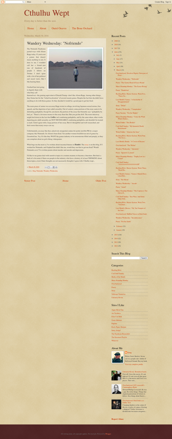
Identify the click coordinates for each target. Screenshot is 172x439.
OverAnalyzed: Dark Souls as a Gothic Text (133, 401)
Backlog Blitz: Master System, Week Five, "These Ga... (131, 95)
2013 (116, 242)
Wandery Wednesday (51, 171)
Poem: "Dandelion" (122, 90)
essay (87, 144)
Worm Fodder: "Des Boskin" (125, 122)
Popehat (114, 323)
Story (113, 290)
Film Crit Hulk (117, 316)
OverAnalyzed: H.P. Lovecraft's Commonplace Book (133, 386)
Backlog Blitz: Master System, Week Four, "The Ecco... (130, 136)
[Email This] (46, 167)
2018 (116, 44)
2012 (116, 246)
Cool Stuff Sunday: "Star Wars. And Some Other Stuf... (130, 197)
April (118, 66)
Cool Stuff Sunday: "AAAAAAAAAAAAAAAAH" (128, 163)
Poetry (114, 287)
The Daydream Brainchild (121, 334)
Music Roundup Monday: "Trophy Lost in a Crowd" (130, 157)
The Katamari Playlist (119, 337)
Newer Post (29, 180)
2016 (116, 52)
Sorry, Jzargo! (116, 330)
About (43, 28)
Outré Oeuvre (59, 28)
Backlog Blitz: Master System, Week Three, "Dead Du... (131, 169)
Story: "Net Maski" (122, 179)
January (119, 230)
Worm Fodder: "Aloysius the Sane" (128, 132)
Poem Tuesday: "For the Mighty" (127, 113)
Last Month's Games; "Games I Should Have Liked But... (131, 175)
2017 (116, 48)
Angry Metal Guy (117, 310)
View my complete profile (134, 364)
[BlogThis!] (48, 167)
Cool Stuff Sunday (118, 273)
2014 (116, 238)
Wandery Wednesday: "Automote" (127, 149)
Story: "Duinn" (121, 105)
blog (34, 171)
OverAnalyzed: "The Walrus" (126, 145)
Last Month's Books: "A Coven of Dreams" (130, 141)
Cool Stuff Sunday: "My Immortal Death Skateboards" (130, 127)
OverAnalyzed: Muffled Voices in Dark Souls (131, 214)
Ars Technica (116, 313)
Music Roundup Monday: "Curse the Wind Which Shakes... (130, 117)
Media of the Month (118, 277)
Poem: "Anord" (121, 187)
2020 (116, 41)
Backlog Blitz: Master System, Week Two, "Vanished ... (130, 203)
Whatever (115, 340)
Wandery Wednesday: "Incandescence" (129, 217)
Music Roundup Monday (120, 280)
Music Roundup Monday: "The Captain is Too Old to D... (131, 192)
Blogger (108, 434)
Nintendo (39, 171)
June (118, 59)
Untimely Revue (117, 297)
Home (30, 28)
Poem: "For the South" (123, 221)
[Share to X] (51, 167)
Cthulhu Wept (46, 12)
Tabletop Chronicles (119, 294)
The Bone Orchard (82, 28)
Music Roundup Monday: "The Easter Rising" (131, 86)
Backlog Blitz (116, 270)
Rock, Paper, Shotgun (119, 327)
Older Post (101, 180)
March (118, 70)
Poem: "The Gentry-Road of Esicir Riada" (130, 82)
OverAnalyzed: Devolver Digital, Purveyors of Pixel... (132, 74)
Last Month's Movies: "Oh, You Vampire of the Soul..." (130, 209)
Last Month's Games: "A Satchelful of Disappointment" (129, 100)
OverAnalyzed (116, 283)
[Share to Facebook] (53, 167)
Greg (129, 352)
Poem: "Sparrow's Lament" (125, 152)
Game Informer (117, 320)
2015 (116, 234)
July (118, 55)
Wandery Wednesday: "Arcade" (126, 183)
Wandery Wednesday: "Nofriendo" (127, 79)
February (119, 226)
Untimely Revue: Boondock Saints (134, 371)
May (118, 62)
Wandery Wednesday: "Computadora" (129, 109)
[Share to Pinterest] (56, 167)
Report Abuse (118, 418)
